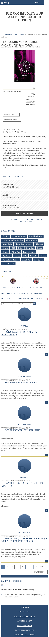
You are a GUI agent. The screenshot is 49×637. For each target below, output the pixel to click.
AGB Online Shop (24, 621)
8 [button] (23, 276)
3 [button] (8, 276)
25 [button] (47, 278)
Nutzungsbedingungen (24, 616)
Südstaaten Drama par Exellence (20, 333)
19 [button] (29, 278)
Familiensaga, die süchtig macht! (22, 484)
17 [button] (23, 278)
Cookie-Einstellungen (25, 635)
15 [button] (44, 276)
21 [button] (35, 278)
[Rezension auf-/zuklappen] (46, 354)
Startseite (6, 34)
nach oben (39, 572)
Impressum (24, 607)
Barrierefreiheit (24, 625)
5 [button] (14, 276)
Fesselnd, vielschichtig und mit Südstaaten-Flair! (24, 540)
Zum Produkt (9, 114)
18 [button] (26, 278)
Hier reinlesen (10, 119)
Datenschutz (24, 612)
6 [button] (17, 276)
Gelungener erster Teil (23, 430)
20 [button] (32, 278)
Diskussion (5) (8, 298)
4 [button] (11, 276)
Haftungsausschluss (24, 630)
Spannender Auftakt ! (21, 382)
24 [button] (44, 278)
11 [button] (32, 276)
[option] (24, 16)
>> (32, 567)
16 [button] (47, 276)
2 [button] (5, 276)
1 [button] (2, 276)
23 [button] (41, 278)
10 (22, 567)
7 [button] (20, 276)
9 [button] (26, 276)
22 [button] (38, 278)
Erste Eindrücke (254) (27, 298)
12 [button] (35, 276)
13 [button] (38, 276)
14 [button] (41, 276)
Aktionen (19, 34)
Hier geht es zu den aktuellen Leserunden (26, 220)
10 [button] (29, 276)
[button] (38, 2)
